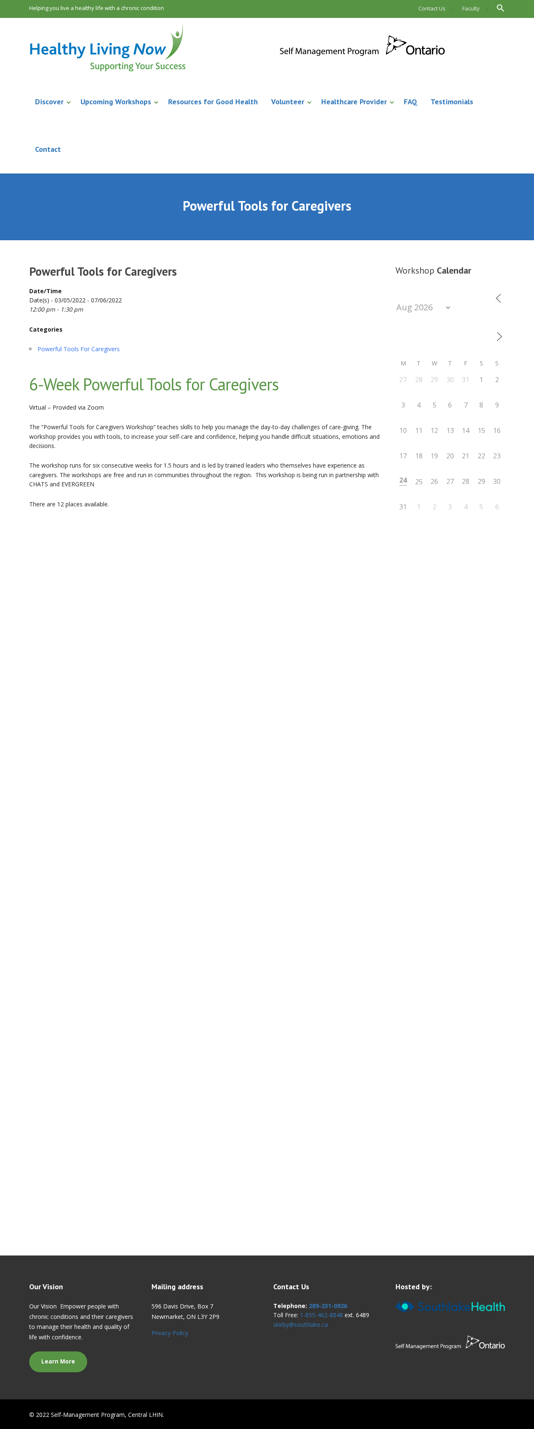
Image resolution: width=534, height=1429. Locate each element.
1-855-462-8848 (321, 1315)
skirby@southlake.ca (300, 1324)
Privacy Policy (169, 1333)
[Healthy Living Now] (237, 48)
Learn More (58, 1361)
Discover (49, 101)
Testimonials (452, 101)
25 (419, 481)
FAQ (410, 101)
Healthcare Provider (354, 101)
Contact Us (432, 8)
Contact (48, 149)
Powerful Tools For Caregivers (79, 349)
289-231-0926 (328, 1306)
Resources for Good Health (213, 101)
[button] (497, 9)
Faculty (471, 8)
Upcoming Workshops (116, 101)
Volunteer (287, 101)
